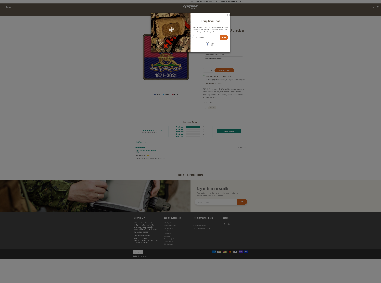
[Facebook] (207, 44)
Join (224, 37)
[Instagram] (212, 44)
